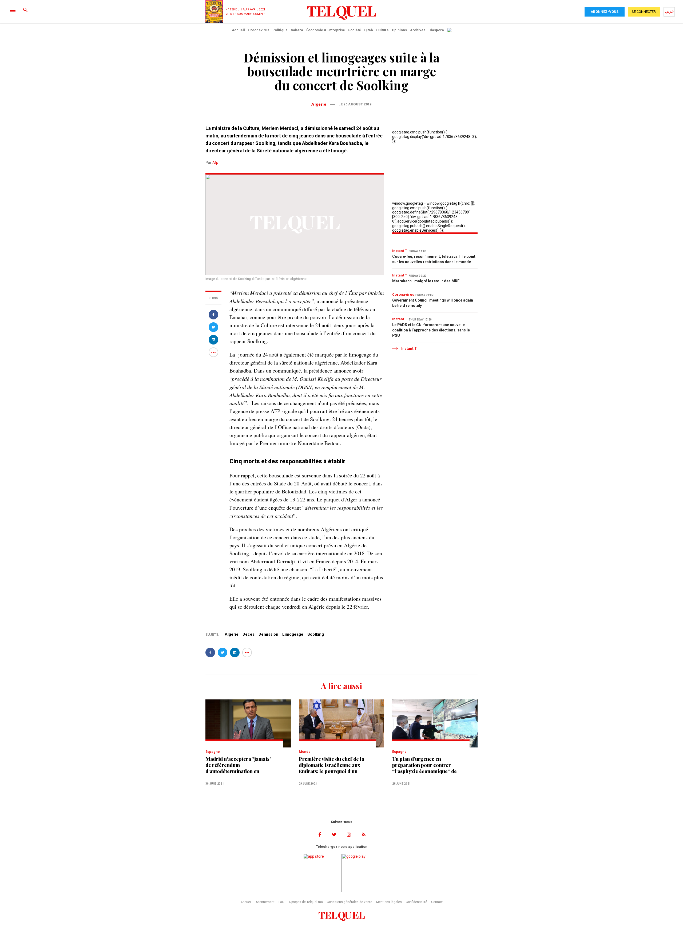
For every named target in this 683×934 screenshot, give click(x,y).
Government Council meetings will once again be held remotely (432, 303)
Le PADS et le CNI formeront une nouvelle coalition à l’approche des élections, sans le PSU (431, 330)
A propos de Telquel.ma (305, 902)
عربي (669, 11)
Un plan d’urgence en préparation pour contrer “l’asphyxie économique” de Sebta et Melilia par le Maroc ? (424, 765)
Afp (215, 162)
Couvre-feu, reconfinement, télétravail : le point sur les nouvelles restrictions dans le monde (433, 259)
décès (249, 634)
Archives (417, 30)
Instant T (399, 251)
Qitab (368, 30)
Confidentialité (416, 902)
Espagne (212, 752)
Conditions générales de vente (349, 902)
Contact (437, 902)
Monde (305, 752)
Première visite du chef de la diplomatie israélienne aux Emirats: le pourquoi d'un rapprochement (331, 765)
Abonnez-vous (604, 12)
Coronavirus (258, 30)
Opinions (399, 30)
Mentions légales (389, 902)
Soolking (315, 634)
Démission (268, 634)
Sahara (297, 30)
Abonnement (265, 902)
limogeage (292, 634)
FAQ (281, 902)
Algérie (318, 104)
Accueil (238, 30)
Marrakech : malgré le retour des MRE (425, 281)
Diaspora (436, 30)
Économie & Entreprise (325, 30)
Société (354, 30)
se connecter (644, 12)
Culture (382, 30)
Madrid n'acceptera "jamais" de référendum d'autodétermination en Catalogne (238, 765)
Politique (280, 30)
